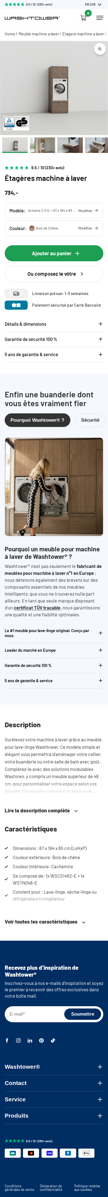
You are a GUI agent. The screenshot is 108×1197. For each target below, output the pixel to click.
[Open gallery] (100, 49)
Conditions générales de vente (19, 1187)
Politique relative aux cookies (87, 1187)
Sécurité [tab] (90, 420)
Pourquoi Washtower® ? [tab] (37, 420)
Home (10, 33)
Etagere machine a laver (83, 33)
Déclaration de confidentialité (51, 1187)
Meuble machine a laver (39, 33)
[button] (54, 210)
